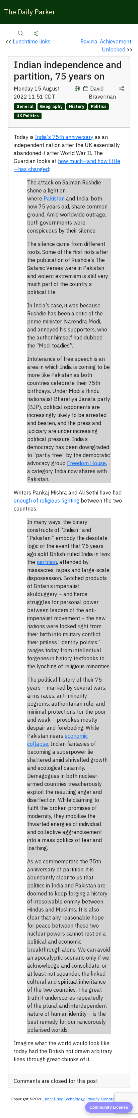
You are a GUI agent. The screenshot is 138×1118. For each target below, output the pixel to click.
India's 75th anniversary (64, 137)
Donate (107, 1098)
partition (47, 562)
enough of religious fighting (46, 500)
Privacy (92, 1098)
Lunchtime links (32, 41)
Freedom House (86, 463)
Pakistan (54, 198)
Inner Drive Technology (63, 1098)
